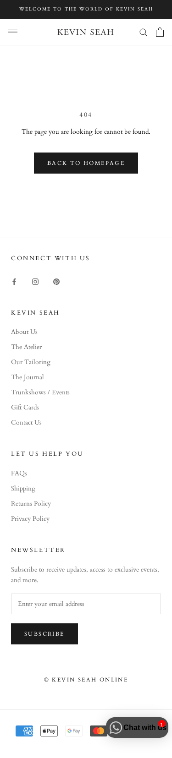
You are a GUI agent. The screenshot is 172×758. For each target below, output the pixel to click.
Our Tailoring (30, 362)
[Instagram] (35, 281)
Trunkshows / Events (40, 392)
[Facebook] (14, 281)
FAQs (19, 473)
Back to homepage (86, 163)
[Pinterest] (56, 281)
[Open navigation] (12, 31)
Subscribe (44, 634)
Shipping (23, 488)
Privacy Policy (30, 518)
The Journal (27, 377)
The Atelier (26, 347)
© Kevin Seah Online (86, 679)
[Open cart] (160, 32)
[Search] (143, 32)
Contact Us (26, 422)
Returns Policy (31, 503)
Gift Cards (25, 407)
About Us (24, 331)
